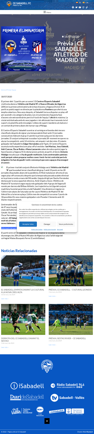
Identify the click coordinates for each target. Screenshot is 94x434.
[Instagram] (83, 7)
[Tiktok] (86, 7)
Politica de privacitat (50, 229)
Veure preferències (66, 224)
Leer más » (4, 299)
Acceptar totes (28, 224)
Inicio (3, 90)
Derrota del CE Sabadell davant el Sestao (20, 339)
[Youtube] (79, 7)
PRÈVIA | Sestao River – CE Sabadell (67, 338)
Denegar (47, 224)
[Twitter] (76, 7)
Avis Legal (60, 229)
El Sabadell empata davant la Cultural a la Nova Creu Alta (22, 290)
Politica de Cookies (37, 229)
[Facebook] (73, 7)
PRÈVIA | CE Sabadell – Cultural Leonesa (70, 289)
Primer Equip (11, 90)
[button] (47, 12)
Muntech (89, 432)
